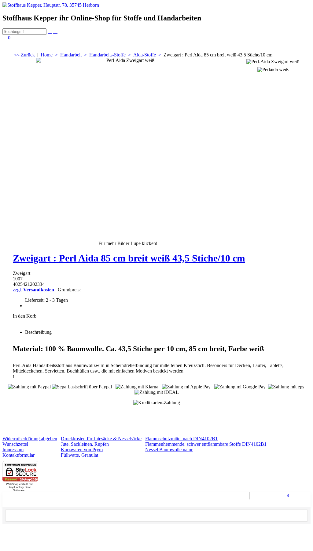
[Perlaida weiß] (272, 69)
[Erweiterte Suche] (55, 31)
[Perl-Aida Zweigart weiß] (127, 149)
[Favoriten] (156, 322)
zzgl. (47, 289)
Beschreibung (38, 332)
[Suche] (50, 31)
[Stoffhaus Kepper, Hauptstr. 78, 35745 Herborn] (50, 5)
